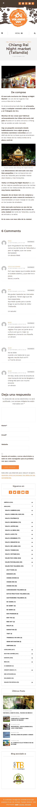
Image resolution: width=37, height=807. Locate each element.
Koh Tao (11, 617)
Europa (8, 657)
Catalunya (9, 649)
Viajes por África (11, 682)
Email (4, 435)
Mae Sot (11, 621)
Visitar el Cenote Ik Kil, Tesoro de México (17, 713)
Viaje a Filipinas (12, 518)
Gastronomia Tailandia (16, 598)
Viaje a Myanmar (12, 538)
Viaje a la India (12, 530)
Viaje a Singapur (12, 542)
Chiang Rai (12, 42)
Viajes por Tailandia (24, 42)
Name (4, 425)
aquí (16, 804)
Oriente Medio (10, 670)
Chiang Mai (12, 582)
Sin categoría (10, 674)
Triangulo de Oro (14, 637)
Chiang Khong (13, 578)
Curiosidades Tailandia (16, 590)
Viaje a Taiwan (12, 550)
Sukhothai (12, 629)
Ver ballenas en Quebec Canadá (22, 734)
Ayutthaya (12, 570)
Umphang (11, 645)
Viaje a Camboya (12, 510)
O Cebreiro (9, 666)
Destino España (11, 653)
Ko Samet (11, 605)
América (8, 502)
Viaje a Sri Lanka (13, 546)
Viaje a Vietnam (12, 554)
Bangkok (11, 574)
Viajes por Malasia (13, 562)
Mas (6, 662)
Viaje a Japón (11, 526)
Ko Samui (11, 609)
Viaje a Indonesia (13, 522)
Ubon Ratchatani (14, 641)
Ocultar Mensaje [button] (25, 804)
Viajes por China (13, 558)
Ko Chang (11, 602)
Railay (10, 625)
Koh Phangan (12, 613)
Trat (9, 633)
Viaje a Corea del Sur (14, 514)
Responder (31, 241)
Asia (7, 42)
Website (4, 444)
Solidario (9, 678)
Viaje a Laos (11, 534)
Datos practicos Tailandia (18, 594)
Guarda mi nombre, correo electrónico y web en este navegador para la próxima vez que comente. (17, 458)
